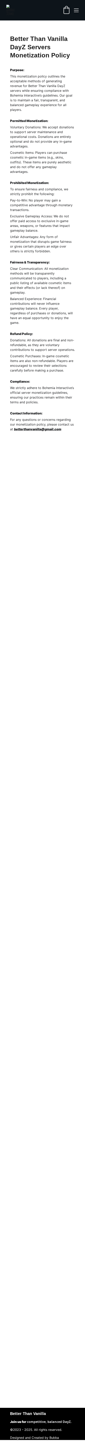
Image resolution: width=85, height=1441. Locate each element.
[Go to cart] (66, 10)
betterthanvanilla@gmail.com (37, 429)
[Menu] (76, 10)
